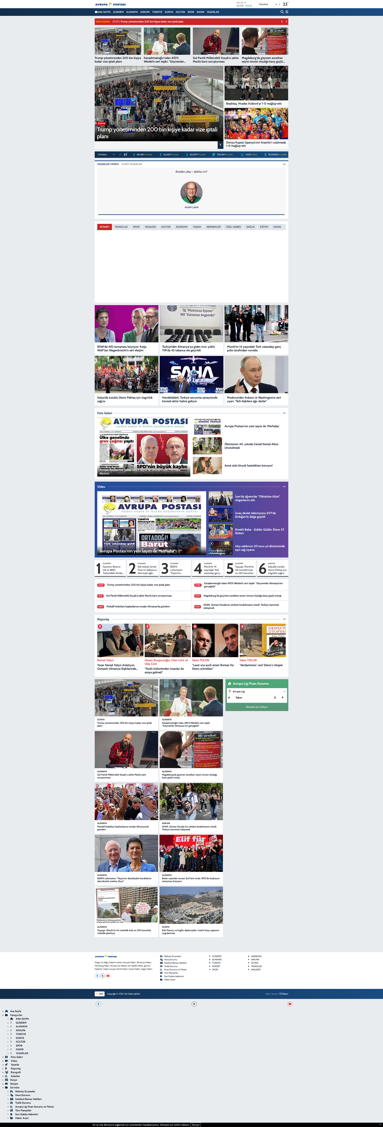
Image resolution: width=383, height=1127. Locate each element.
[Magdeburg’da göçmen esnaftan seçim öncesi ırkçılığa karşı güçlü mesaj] (191, 749)
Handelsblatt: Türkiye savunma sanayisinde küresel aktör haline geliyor (189, 399)
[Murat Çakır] (191, 192)
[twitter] (194, 1004)
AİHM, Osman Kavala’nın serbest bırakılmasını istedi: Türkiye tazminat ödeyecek (189, 828)
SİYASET (104, 226)
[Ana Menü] (286, 12)
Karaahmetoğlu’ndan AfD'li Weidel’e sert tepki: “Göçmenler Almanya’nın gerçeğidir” (186, 724)
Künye (13, 1079)
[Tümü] (284, 619)
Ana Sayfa (15, 1011)
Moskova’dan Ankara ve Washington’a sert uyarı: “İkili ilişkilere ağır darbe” (254, 399)
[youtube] (289, 1004)
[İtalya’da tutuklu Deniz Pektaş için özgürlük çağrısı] (126, 374)
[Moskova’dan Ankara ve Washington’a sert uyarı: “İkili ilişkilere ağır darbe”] (256, 374)
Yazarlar (14, 1064)
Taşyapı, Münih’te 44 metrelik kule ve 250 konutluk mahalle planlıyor (244, 570)
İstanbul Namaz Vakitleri (175, 963)
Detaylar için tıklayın (257, 706)
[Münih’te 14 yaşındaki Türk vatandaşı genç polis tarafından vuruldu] (256, 323)
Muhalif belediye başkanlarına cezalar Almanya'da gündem (138, 606)
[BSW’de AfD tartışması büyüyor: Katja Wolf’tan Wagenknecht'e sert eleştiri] (126, 323)
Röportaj (15, 1068)
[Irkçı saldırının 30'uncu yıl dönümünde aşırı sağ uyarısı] (221, 547)
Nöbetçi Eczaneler (172, 956)
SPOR (191, 11)
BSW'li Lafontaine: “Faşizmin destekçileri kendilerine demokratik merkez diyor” (177, 570)
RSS (101, 993)
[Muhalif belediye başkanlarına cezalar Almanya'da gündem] (126, 801)
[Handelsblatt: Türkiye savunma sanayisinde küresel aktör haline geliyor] (191, 374)
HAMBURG (256, 956)
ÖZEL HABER (233, 226)
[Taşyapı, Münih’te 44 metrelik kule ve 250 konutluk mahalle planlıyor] (126, 905)
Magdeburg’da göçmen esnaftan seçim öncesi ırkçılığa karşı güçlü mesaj (242, 595)
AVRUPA (145, 11)
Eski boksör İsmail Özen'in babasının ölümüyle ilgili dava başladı (147, 570)
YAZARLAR (213, 11)
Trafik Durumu (171, 966)
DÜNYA (169, 11)
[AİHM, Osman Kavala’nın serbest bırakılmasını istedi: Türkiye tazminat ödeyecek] (191, 801)
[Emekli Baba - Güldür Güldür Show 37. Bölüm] (221, 531)
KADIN (200, 11)
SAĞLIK (250, 226)
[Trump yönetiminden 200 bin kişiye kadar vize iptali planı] (126, 697)
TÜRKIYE (216, 963)
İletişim (14, 1083)
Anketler (15, 1076)
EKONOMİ (181, 226)
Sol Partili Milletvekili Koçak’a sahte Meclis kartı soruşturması (139, 595)
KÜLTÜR (180, 11)
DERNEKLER (213, 226)
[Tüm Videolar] (284, 486)
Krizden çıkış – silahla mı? (191, 171)
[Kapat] (381, 1125)
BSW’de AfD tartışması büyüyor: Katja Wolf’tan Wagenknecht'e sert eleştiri (121, 348)
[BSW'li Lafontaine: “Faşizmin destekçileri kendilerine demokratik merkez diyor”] (126, 853)
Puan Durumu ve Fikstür (175, 969)
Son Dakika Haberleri (174, 976)
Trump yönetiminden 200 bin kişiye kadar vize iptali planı (138, 584)
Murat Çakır (191, 207)
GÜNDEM (118, 11)
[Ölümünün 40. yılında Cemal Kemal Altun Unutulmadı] (207, 445)
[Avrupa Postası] (110, 4)
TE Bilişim (283, 993)
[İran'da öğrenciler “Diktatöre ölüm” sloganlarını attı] (221, 497)
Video (13, 1060)
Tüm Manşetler (171, 973)
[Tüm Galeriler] (284, 412)
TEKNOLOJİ (121, 226)
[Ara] (282, 12)
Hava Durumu (170, 959)
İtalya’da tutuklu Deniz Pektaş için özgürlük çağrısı (125, 399)
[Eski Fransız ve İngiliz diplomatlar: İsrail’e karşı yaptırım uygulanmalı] (191, 905)
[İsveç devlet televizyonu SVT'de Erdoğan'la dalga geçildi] (221, 514)
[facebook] (98, 1004)
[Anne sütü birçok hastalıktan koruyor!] (207, 465)
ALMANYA (132, 11)
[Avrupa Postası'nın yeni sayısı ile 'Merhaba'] (207, 425)
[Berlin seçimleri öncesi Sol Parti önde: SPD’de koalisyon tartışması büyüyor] (191, 853)
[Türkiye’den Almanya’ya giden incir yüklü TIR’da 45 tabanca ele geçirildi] (191, 323)
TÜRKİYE (157, 11)
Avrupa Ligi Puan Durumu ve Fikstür (34, 1106)
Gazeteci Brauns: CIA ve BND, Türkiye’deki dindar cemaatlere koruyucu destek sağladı (112, 570)
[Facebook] (97, 975)
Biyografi (15, 1072)
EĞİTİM (264, 226)
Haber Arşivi (169, 979)
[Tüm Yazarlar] (284, 164)
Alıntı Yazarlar (131, 164)
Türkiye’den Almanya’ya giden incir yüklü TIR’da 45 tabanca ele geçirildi (188, 348)
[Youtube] (107, 975)
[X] (102, 975)
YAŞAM (197, 226)
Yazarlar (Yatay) (108, 164)
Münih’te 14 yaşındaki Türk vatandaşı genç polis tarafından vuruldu (254, 348)
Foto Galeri (16, 1056)
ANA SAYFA (104, 11)
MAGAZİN (150, 226)
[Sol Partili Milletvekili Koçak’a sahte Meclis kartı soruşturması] (126, 749)
